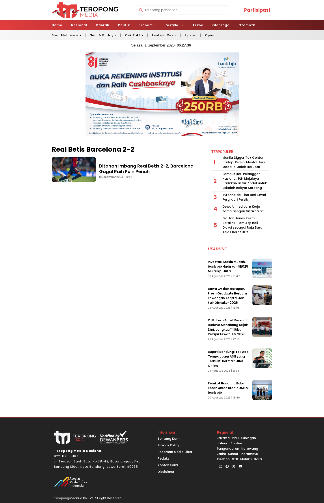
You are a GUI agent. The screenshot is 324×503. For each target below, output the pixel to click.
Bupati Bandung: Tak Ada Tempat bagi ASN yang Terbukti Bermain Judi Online (228, 359)
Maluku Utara (251, 459)
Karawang (249, 448)
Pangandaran (228, 448)
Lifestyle (170, 25)
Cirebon (223, 459)
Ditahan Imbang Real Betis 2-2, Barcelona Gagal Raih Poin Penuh (146, 169)
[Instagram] (220, 466)
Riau (235, 438)
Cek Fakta (134, 35)
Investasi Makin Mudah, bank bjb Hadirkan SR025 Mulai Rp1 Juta (228, 266)
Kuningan (248, 438)
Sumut (233, 454)
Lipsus (190, 35)
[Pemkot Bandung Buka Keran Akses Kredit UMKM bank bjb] (262, 390)
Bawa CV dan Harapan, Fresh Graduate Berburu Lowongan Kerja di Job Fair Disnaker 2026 (227, 296)
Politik (124, 25)
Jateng (222, 443)
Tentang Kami (169, 438)
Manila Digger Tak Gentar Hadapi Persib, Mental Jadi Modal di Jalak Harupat (243, 162)
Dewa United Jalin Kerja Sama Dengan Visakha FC (243, 208)
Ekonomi (146, 25)
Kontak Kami (168, 465)
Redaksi (164, 458)
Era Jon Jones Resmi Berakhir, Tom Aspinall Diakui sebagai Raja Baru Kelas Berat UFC (242, 225)
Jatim (221, 454)
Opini (209, 35)
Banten (236, 443)
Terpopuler (222, 152)
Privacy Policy (168, 445)
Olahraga (221, 25)
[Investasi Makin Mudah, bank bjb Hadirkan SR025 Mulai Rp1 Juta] (262, 268)
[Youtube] (240, 466)
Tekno (197, 25)
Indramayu (249, 454)
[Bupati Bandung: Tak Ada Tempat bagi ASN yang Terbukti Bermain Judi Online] (262, 358)
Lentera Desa (164, 35)
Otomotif (247, 25)
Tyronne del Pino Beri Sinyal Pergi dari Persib (244, 197)
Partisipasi (257, 10)
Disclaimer (166, 471)
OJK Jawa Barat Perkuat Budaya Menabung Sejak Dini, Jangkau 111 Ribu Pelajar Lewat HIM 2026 (228, 327)
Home (57, 25)
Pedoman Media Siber (175, 452)
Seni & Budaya (103, 35)
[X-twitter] (233, 466)
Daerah (102, 25)
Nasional (79, 25)
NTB (235, 459)
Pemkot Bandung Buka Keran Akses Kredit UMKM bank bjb (228, 388)
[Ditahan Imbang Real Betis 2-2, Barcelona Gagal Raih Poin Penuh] (74, 169)
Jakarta (223, 438)
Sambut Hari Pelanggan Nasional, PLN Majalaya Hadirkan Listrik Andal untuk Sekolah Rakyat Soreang (244, 181)
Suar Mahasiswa (66, 35)
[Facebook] (227, 466)
